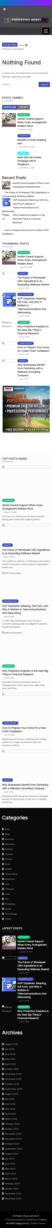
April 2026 (10, 1064)
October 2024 (12, 1143)
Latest (23, 107)
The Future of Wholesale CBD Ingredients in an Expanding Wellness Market (33, 281)
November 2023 (13, 1198)
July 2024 (10, 1158)
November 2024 (13, 1138)
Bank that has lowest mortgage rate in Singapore (29, 161)
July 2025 (10, 1098)
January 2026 (12, 1069)
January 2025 (12, 1128)
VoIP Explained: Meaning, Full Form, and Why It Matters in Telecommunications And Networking (25, 609)
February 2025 (12, 1123)
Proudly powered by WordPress (21, 1219)
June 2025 (10, 1103)
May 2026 (10, 1059)
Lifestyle (24, 136)
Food (7, 864)
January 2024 (12, 1188)
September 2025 (13, 1089)
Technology (25, 294)
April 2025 (10, 1113)
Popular (10, 107)
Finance (23, 153)
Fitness (8, 859)
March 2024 (11, 1178)
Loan (7, 893)
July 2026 (10, 1049)
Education (10, 844)
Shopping (10, 903)
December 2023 (13, 1193)
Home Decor (25, 343)
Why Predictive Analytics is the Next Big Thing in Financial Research (29, 219)
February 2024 (12, 1183)
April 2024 (10, 1173)
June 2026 (10, 1054)
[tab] (9, 107)
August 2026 (11, 1044)
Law (7, 884)
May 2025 (10, 1108)
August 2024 (11, 1153)
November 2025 (13, 1079)
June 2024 (10, 1163)
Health (22, 273)
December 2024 (13, 1133)
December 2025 (13, 1074)
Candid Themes (37, 1223)
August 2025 (11, 1093)
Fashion (9, 849)
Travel (8, 918)
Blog (7, 834)
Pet (6, 898)
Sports (8, 908)
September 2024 (13, 1148)
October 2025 (12, 1084)
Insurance (10, 879)
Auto (7, 829)
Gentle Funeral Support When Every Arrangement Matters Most (32, 122)
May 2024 (10, 1168)
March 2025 (11, 1118)
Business (23, 115)
